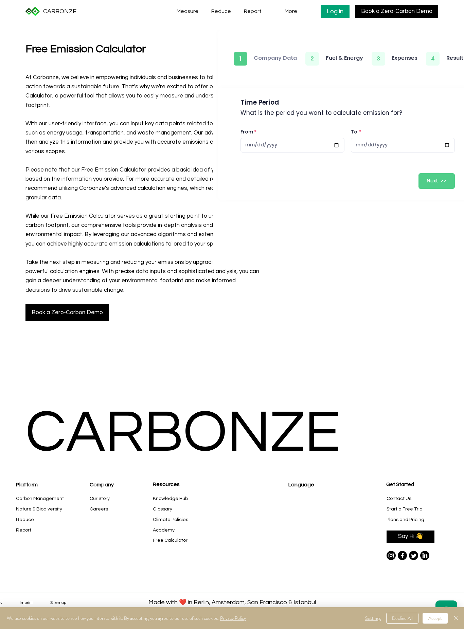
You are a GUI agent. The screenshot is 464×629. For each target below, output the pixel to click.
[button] (189, 11)
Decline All (402, 618)
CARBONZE (59, 11)
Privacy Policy (233, 618)
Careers (99, 509)
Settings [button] (373, 618)
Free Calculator (170, 540)
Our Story (100, 498)
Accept (435, 618)
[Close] (456, 618)
